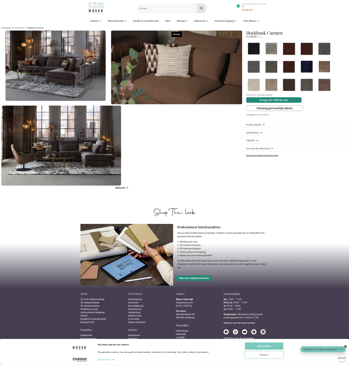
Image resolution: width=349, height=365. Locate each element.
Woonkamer (134, 335)
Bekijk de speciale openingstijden (239, 323)
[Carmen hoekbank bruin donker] (61, 145)
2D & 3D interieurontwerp (92, 299)
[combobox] (166, 8)
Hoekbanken (86, 335)
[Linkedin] (263, 331)
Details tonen (104, 359)
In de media (133, 319)
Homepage (6, 27)
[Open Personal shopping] (236, 21)
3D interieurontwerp (190, 248)
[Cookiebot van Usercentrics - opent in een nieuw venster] (80, 360)
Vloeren (84, 315)
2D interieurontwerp (190, 245)
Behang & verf (87, 322)
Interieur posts (135, 315)
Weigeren (264, 355)
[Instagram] (235, 331)
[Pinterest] (253, 331)
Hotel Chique (182, 331)
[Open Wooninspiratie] (125, 21)
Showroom (133, 302)
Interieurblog (134, 312)
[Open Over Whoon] (258, 21)
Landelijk (180, 337)
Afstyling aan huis (189, 241)
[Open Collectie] (100, 21)
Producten (19, 27)
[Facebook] (226, 331)
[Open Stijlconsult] (207, 21)
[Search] (201, 8)
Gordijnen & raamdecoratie (93, 319)
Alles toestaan (264, 346)
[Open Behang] (186, 21)
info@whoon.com (184, 302)
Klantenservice (135, 299)
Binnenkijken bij (135, 306)
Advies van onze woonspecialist (196, 255)
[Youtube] (244, 331)
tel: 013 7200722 (184, 306)
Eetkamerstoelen (88, 338)
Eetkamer (132, 338)
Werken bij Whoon (136, 322)
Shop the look (134, 309)
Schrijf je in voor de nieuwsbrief (239, 338)
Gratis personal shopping (193, 251)
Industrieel (181, 334)
